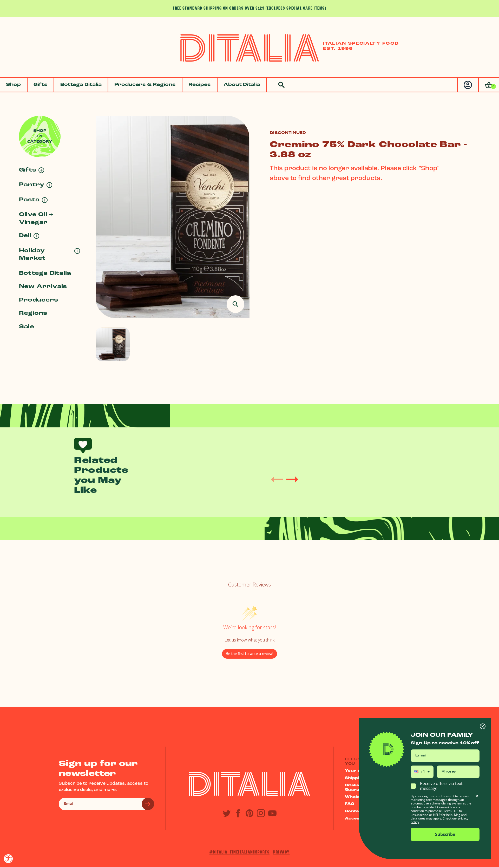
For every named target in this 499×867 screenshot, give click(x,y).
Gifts (41, 85)
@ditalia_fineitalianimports (239, 852)
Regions (33, 313)
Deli (25, 236)
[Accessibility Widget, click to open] (8, 858)
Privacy (281, 852)
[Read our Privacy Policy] (476, 797)
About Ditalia (242, 85)
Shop (13, 85)
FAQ (349, 804)
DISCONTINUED (288, 133)
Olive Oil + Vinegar (36, 218)
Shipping (355, 778)
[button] (488, 85)
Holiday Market (32, 254)
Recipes (199, 85)
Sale (26, 327)
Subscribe (445, 834)
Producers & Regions (145, 85)
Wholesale (357, 797)
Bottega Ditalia (81, 85)
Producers (38, 300)
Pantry (31, 185)
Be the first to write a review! (249, 653)
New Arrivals (43, 287)
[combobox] (422, 772)
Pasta (29, 200)
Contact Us (358, 811)
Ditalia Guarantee (357, 787)
